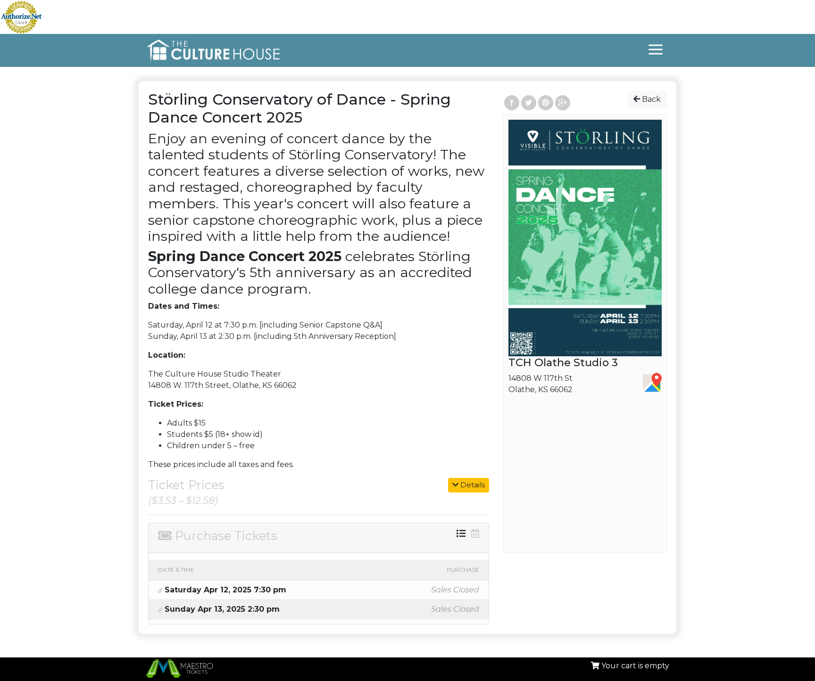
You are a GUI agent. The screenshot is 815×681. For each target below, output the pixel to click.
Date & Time (176, 569)
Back (650, 99)
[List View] (461, 533)
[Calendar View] (475, 533)
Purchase (463, 569)
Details (471, 484)
